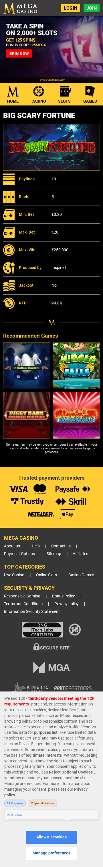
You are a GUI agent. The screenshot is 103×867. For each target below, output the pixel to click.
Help (36, 546)
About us (12, 546)
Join (91, 8)
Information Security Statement (32, 611)
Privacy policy (66, 603)
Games (90, 101)
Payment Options (19, 553)
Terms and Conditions (23, 603)
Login (70, 8)
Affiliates (80, 553)
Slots (64, 101)
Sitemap (54, 553)
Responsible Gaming (22, 596)
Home (13, 101)
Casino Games (81, 575)
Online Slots (46, 575)
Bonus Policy (63, 596)
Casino (38, 101)
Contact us (61, 546)
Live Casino (14, 575)
